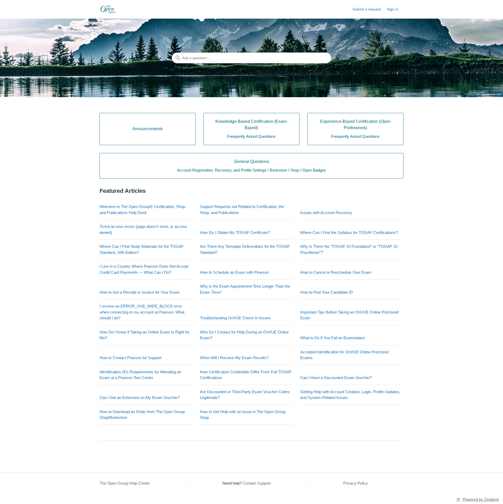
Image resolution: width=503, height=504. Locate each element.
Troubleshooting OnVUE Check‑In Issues (235, 318)
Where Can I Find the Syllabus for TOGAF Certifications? (349, 232)
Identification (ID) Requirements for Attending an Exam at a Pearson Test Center (140, 375)
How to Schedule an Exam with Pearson (234, 272)
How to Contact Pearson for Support (130, 357)
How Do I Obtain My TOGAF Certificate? (235, 232)
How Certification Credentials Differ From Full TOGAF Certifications (246, 375)
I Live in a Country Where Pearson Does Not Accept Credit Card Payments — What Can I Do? (144, 269)
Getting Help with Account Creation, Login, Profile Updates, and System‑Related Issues (350, 395)
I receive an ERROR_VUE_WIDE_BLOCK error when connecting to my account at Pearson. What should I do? (142, 312)
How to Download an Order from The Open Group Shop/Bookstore (142, 414)
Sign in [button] (392, 9)
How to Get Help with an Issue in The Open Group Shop (243, 414)
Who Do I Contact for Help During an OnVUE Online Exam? (244, 335)
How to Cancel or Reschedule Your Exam (335, 272)
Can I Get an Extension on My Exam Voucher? (140, 397)
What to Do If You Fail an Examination (332, 338)
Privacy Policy (355, 483)
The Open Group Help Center (125, 483)
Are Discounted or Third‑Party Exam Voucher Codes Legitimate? (245, 395)
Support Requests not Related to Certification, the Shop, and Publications (242, 209)
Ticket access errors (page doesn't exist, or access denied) (143, 229)
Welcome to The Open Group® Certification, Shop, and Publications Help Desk (143, 209)
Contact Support (257, 483)
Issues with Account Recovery (326, 212)
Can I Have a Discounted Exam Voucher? (336, 377)
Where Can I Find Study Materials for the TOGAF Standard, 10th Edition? (142, 249)
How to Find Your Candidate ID (326, 292)
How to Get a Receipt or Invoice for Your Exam (140, 292)
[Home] (108, 9)
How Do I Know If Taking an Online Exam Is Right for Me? (145, 335)
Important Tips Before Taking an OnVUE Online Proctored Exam (349, 315)
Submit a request (366, 9)
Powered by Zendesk (481, 499)
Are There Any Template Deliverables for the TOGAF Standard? (245, 249)
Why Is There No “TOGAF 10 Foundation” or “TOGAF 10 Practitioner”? (348, 249)
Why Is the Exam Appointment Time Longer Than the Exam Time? (245, 289)
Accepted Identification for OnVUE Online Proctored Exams (344, 355)
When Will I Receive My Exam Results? (234, 357)
